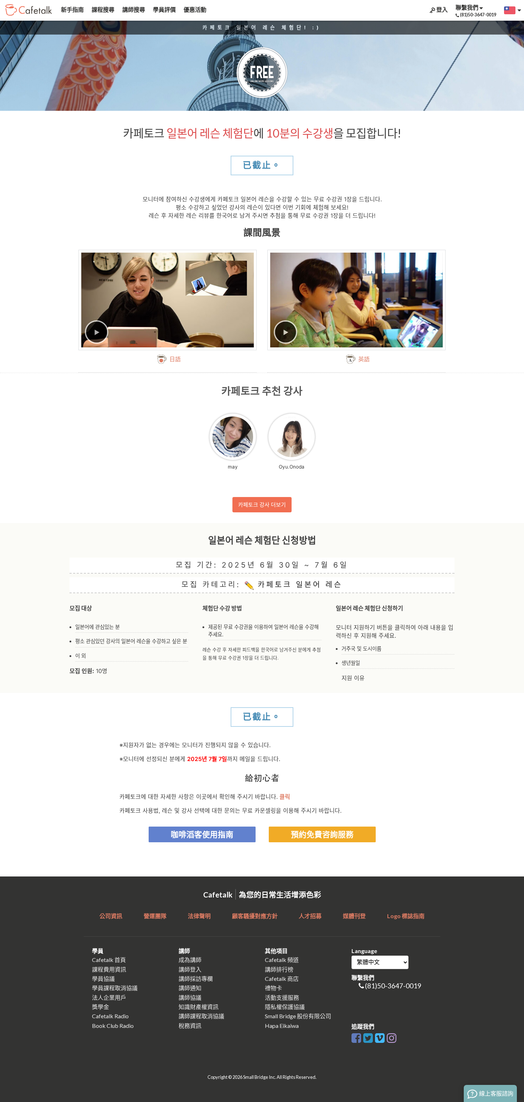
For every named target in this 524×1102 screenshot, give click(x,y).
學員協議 (103, 978)
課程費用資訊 (109, 969)
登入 (441, 9)
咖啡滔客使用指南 (202, 834)
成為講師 (190, 959)
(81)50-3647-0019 (393, 985)
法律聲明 (199, 915)
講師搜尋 (133, 9)
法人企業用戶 (109, 997)
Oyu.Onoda (291, 467)
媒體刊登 (354, 915)
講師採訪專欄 (196, 978)
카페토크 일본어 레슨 (298, 584)
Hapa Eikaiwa (282, 1025)
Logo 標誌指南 (406, 915)
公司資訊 (110, 915)
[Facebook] (356, 1037)
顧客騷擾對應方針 (255, 915)
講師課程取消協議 (201, 1016)
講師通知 (190, 987)
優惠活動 (194, 9)
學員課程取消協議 (115, 987)
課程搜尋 (102, 9)
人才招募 (310, 915)
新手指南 (72, 9)
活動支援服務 (282, 997)
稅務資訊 (190, 1025)
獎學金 (100, 1006)
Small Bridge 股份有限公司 (298, 1016)
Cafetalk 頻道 (282, 959)
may (233, 467)
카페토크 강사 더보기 (262, 504)
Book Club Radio (113, 1025)
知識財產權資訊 (199, 1006)
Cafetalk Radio (110, 1016)
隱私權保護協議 (285, 1006)
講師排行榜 (279, 969)
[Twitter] (368, 1037)
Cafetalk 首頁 (109, 959)
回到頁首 (499, 1035)
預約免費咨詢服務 (322, 834)
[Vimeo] (380, 1037)
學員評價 (164, 9)
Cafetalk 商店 (282, 978)
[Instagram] (391, 1037)
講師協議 (190, 997)
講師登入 (190, 969)
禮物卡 (273, 987)
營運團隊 (155, 915)
